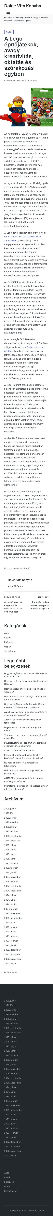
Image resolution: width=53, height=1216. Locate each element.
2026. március (11, 822)
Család (9, 32)
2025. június (10, 849)
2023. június (10, 927)
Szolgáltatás (10, 651)
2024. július (10, 895)
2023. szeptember (13, 918)
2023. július (10, 922)
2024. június (10, 899)
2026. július (10, 808)
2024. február (11, 909)
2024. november (12, 877)
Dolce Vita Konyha (22, 6)
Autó (6, 633)
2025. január (10, 872)
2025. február (11, 868)
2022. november (12, 954)
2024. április (10, 904)
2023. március (11, 936)
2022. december (12, 950)
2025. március (11, 863)
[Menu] (8, 13)
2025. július (10, 845)
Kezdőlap (8, 17)
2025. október (11, 831)
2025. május (10, 854)
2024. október (11, 881)
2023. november (12, 913)
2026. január (10, 827)
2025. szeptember (13, 836)
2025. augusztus (12, 840)
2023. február (11, 940)
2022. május (10, 963)
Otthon (7, 646)
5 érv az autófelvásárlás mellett (19, 750)
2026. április (10, 817)
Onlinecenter (10, 972)
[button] (15, 586)
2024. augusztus (12, 890)
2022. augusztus (12, 959)
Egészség (9, 642)
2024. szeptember (13, 886)
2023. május (10, 931)
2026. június (10, 813)
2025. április (10, 858)
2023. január (10, 945)
